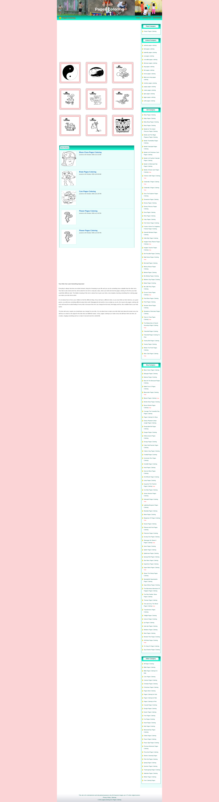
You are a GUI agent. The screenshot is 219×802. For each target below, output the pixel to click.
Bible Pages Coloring (149, 667)
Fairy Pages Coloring (149, 219)
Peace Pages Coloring (150, 739)
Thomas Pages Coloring (150, 600)
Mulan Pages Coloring (150, 283)
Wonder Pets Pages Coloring (152, 636)
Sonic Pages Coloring (150, 546)
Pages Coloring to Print (150, 701)
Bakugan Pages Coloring (151, 373)
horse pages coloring (149, 73)
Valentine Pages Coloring (151, 773)
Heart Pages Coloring (150, 722)
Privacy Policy (107, 797)
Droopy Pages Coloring (150, 441)
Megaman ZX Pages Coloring (152, 518)
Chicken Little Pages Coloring (152, 175)
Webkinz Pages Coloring (150, 629)
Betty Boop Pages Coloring (151, 122)
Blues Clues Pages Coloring (90, 152)
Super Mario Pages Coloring (151, 567)
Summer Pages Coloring (150, 766)
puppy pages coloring (150, 86)
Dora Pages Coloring (149, 212)
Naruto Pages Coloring (150, 524)
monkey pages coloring (150, 83)
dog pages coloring (149, 66)
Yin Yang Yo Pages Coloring (151, 646)
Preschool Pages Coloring (151, 752)
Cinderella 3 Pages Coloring (151, 187)
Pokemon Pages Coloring (151, 533)
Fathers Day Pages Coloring (152, 451)
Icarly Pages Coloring (150, 480)
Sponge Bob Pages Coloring (151, 557)
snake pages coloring (150, 90)
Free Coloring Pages (149, 780)
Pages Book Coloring (149, 690)
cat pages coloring (149, 56)
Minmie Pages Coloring (150, 272)
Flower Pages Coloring (88, 211)
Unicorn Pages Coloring (150, 619)
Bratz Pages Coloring (87, 172)
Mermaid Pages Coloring (150, 263)
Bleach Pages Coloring (150, 398)
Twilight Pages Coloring (150, 615)
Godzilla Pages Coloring (150, 464)
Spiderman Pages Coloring (151, 553)
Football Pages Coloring (150, 454)
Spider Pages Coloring (150, 549)
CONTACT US (146, 18)
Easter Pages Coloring (150, 712)
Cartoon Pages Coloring (150, 680)
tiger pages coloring (149, 93)
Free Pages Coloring (149, 715)
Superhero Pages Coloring (151, 564)
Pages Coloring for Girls (150, 694)
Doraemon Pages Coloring (151, 199)
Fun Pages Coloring (149, 719)
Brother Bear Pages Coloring (152, 401)
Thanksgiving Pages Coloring (152, 769)
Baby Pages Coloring (149, 118)
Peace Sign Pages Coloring (151, 742)
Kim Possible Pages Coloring (152, 253)
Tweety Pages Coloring (150, 344)
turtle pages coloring (149, 100)
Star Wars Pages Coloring (151, 560)
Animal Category (150, 40)
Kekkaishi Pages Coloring (151, 499)
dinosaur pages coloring (150, 63)
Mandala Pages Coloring (150, 511)
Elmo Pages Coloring (149, 216)
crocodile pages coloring (150, 59)
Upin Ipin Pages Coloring (150, 626)
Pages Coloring (117, 799)
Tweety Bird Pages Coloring (151, 340)
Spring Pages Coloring (150, 762)
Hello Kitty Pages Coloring (151, 238)
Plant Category (151, 26)
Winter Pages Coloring (150, 777)
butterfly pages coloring (150, 52)
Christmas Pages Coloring (151, 687)
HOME (138, 18)
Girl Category (150, 110)
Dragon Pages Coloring (150, 432)
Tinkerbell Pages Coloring (151, 331)
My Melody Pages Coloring (151, 276)
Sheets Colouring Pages (150, 755)
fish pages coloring (149, 70)
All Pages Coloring (149, 663)
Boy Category (150, 365)
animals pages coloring (150, 45)
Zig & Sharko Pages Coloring (152, 649)
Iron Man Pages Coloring (151, 490)
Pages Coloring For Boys (151, 417)
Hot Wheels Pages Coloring (151, 477)
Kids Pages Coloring (149, 726)
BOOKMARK (157, 18)
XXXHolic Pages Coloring (151, 640)
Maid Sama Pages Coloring (151, 257)
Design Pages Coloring (150, 708)
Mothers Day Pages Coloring (152, 279)
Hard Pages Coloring (149, 467)
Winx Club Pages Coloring (151, 353)
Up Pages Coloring (149, 622)
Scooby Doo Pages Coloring (151, 536)
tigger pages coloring (149, 97)
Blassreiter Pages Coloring (151, 392)
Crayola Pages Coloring (150, 705)
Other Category (151, 658)
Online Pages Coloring (150, 735)
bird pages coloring (149, 49)
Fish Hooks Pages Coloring (151, 223)
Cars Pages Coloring (87, 191)
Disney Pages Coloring (150, 203)
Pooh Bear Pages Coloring (151, 298)
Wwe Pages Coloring (149, 633)
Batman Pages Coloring (150, 377)
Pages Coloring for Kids (150, 698)
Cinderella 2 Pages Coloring (151, 181)
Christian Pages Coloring (151, 683)
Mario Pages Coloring (150, 514)
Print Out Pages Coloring (151, 759)
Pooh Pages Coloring (149, 302)
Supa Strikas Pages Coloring (152, 585)
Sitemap (114, 797)
